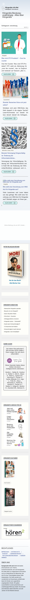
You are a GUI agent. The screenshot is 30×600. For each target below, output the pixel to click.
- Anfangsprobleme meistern (11, 319)
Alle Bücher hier (15, 283)
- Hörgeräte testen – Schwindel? (12, 321)
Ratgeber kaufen (8, 511)
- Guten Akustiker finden (10, 313)
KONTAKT (5, 553)
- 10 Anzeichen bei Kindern (11, 326)
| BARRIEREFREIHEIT (14, 553)
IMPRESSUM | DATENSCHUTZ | (12, 552)
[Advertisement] (15, 225)
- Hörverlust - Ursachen (10, 316)
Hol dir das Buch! (15, 280)
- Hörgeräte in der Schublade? (11, 331)
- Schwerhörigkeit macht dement (12, 329)
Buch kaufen (7, 482)
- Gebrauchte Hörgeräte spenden (12, 308)
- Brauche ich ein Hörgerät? (11, 311)
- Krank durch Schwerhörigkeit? (12, 324)
